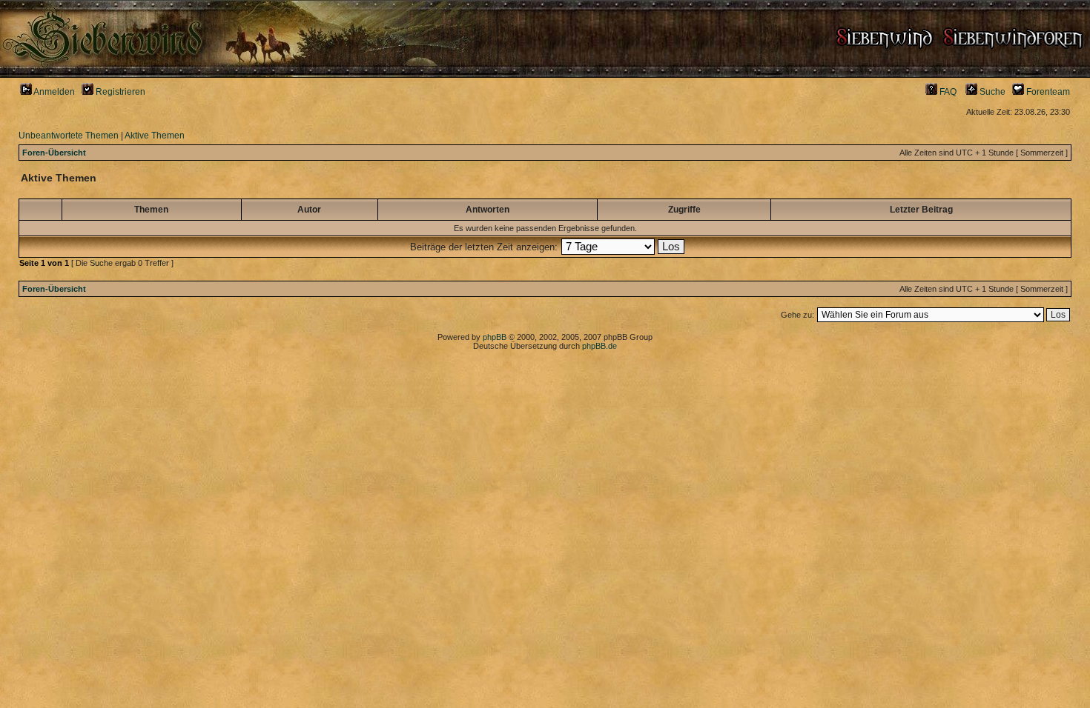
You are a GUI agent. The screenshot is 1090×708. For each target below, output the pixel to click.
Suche (991, 92)
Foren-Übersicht (54, 152)
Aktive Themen (155, 135)
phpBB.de (599, 345)
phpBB (494, 337)
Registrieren (119, 92)
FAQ (947, 92)
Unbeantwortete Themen (69, 135)
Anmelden (53, 92)
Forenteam (1047, 92)
